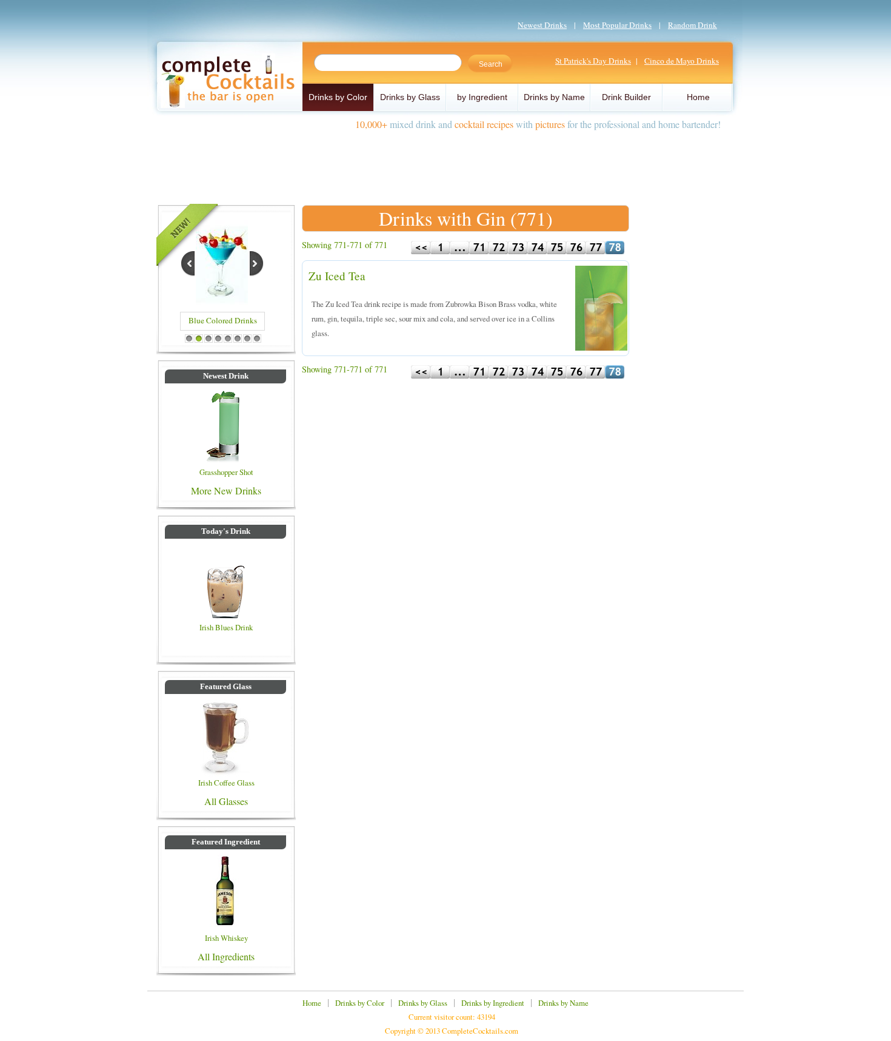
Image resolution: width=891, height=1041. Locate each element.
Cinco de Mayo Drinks (681, 60)
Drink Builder (626, 97)
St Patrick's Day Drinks (593, 60)
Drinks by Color (338, 97)
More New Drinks (226, 490)
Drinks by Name (554, 97)
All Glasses (226, 801)
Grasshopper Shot (226, 472)
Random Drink (692, 24)
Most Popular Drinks (617, 24)
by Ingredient (482, 97)
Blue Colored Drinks (223, 320)
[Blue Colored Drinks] (222, 301)
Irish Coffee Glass (226, 782)
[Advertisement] (445, 162)
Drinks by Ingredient (492, 1002)
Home (698, 97)
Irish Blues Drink (226, 627)
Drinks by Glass (410, 97)
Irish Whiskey (226, 937)
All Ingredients (226, 956)
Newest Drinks (542, 24)
